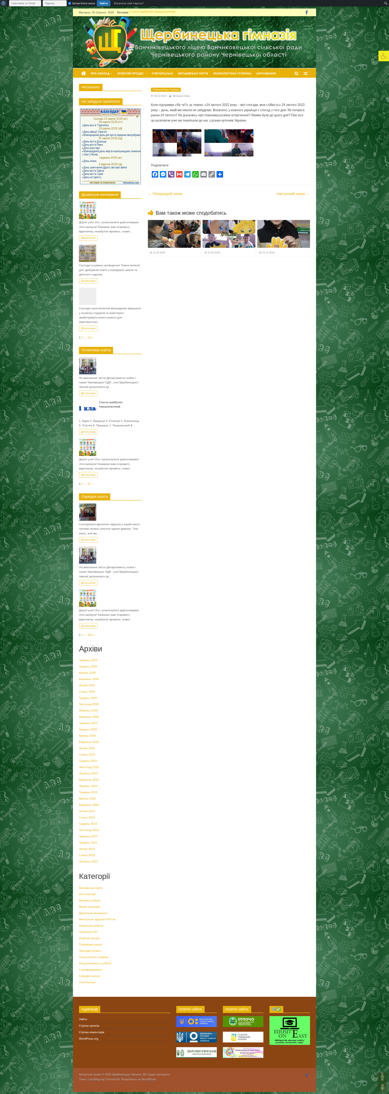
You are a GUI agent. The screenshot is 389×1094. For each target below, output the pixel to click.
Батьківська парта (193, 73)
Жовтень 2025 (88, 710)
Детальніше (88, 237)
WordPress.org (88, 1038)
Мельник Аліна (181, 96)
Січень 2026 (87, 691)
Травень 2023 (88, 842)
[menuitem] (3, 3)
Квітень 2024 (87, 798)
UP (382, 1077)
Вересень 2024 (89, 779)
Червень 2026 (88, 660)
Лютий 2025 (87, 748)
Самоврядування (90, 969)
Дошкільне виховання (93, 913)
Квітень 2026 (87, 672)
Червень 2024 (88, 786)
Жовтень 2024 (88, 773)
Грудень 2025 (88, 698)
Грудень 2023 (88, 823)
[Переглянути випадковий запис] (305, 73)
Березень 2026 (89, 679)
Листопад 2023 (89, 830)
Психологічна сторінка (232, 73)
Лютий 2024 (87, 811)
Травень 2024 (88, 792)
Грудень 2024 (88, 760)
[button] (383, 56)
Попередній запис (165, 194)
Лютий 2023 (87, 848)
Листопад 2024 (89, 767)
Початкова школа (90, 944)
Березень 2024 (89, 804)
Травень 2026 (88, 666)
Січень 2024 (87, 817)
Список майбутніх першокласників (152, 11)
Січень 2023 (87, 855)
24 (89, 337)
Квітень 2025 (87, 735)
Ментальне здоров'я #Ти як (97, 919)
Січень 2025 (87, 754)
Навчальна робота (91, 925)
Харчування (266, 73)
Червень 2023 (88, 836)
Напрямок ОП (88, 931)
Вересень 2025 (89, 716)
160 (90, 634)
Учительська (162, 73)
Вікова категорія (89, 906)
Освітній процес (130, 73)
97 (89, 483)
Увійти (103, 3)
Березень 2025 (89, 742)
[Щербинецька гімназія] (194, 18)
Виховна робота (89, 900)
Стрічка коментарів (91, 1032)
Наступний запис (293, 194)
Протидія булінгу (90, 950)
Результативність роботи (95, 963)
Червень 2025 (88, 723)
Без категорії (87, 894)
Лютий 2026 (87, 685)
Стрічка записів (89, 1025)
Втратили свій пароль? (129, 3)
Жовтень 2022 (88, 861)
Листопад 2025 (89, 704)
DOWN (382, 1087)
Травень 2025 (88, 729)
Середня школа (89, 976)
